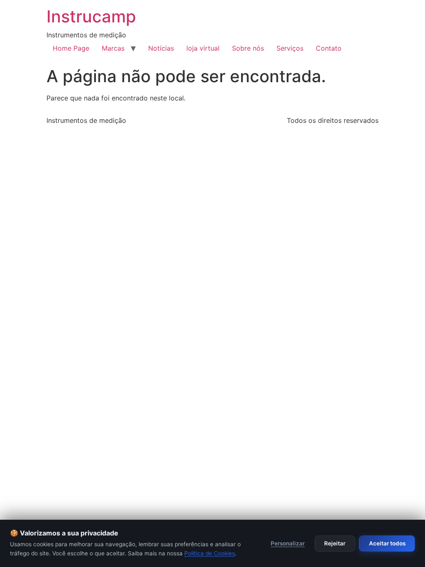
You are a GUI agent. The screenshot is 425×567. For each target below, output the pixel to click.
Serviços (289, 48)
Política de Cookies (209, 553)
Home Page (71, 48)
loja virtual (203, 48)
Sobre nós (248, 48)
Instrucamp (91, 16)
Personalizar (288, 543)
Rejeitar (334, 543)
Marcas (113, 48)
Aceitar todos (387, 543)
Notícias (161, 48)
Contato (329, 48)
